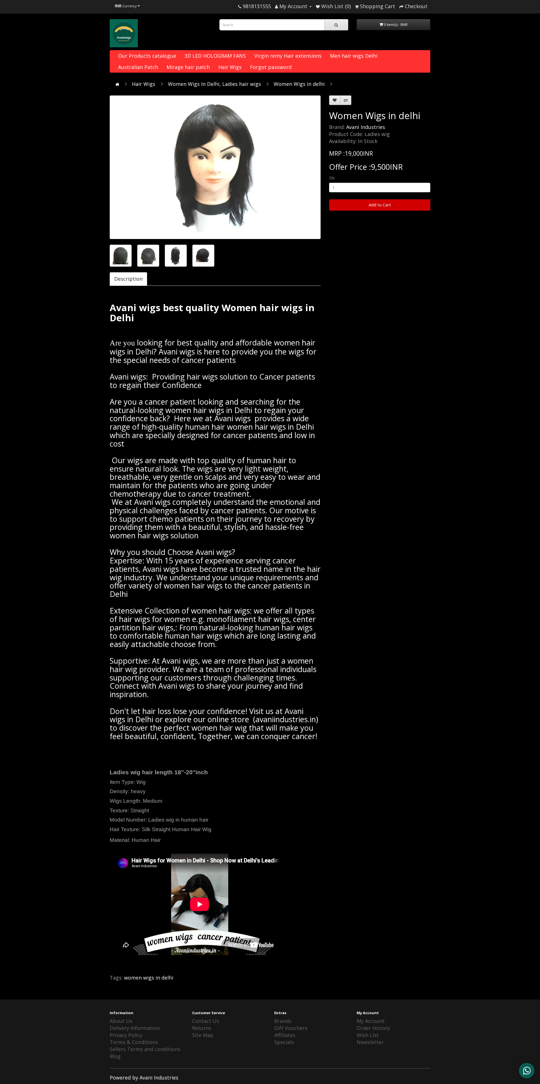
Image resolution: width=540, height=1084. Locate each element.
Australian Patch (138, 67)
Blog (115, 1056)
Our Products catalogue (147, 55)
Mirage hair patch (188, 67)
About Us (121, 1021)
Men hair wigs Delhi (353, 55)
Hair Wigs (230, 67)
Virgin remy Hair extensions (287, 55)
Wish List (368, 1035)
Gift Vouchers (290, 1028)
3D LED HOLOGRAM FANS (215, 55)
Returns (201, 1028)
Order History (373, 1028)
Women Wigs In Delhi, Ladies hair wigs (214, 84)
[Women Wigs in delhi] (215, 167)
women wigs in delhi (148, 977)
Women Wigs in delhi (299, 84)
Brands (282, 1021)
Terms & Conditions (134, 1042)
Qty (332, 177)
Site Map (202, 1035)
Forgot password (271, 67)
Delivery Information (135, 1028)
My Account (371, 1021)
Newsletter (370, 1042)
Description (128, 278)
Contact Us (205, 1021)
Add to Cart (380, 205)
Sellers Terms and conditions (145, 1049)
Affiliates (284, 1035)
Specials (284, 1042)
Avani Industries (365, 127)
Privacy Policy (126, 1035)
